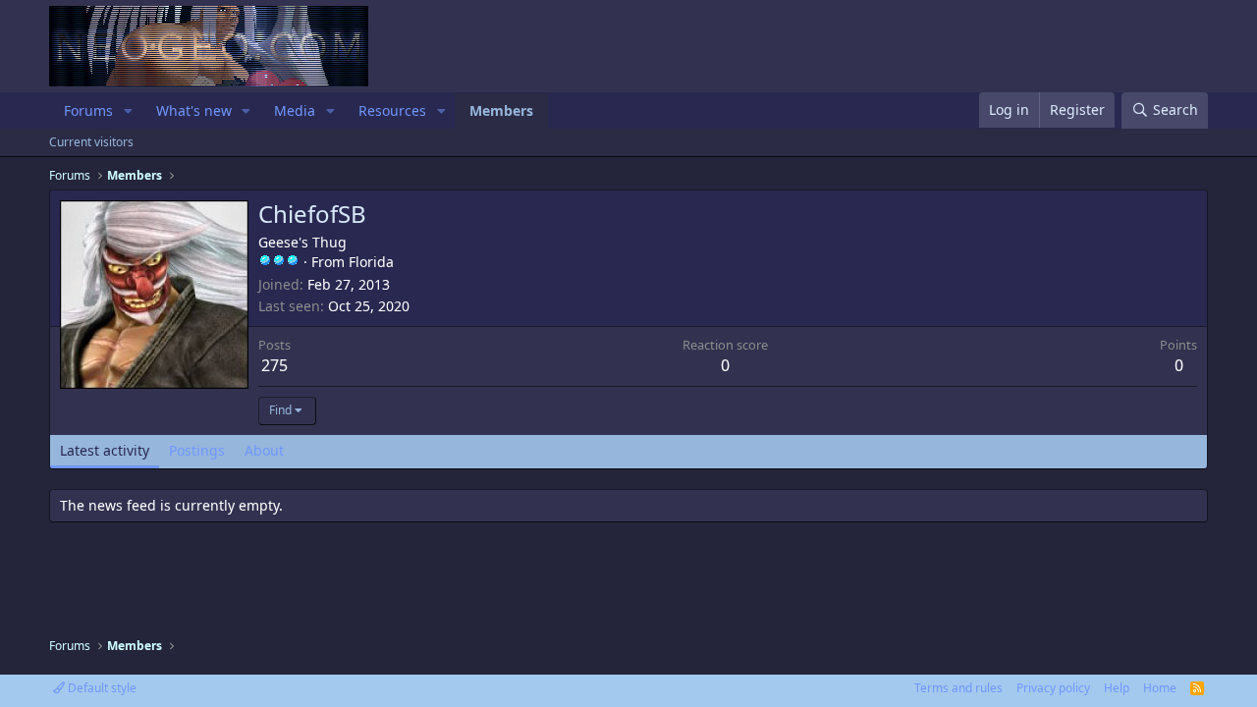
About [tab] (264, 450)
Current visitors (91, 142)
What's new (194, 110)
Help (1116, 688)
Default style (101, 688)
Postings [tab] (197, 450)
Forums (88, 110)
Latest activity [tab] (104, 450)
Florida (371, 261)
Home (1159, 688)
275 (274, 365)
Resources (392, 110)
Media (294, 110)
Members (501, 110)
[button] (128, 111)
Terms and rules (958, 688)
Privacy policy (1053, 688)
